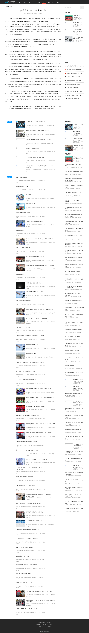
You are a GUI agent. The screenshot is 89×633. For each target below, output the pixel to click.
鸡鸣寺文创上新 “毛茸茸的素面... (74, 80)
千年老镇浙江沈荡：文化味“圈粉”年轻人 (35, 157)
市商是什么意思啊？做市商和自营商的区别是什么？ (28, 441)
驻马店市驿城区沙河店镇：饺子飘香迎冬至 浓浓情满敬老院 (39, 309)
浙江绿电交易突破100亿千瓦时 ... (74, 95)
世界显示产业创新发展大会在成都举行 (34, 221)
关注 (35, 2)
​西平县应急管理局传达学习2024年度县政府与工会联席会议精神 (40, 423)
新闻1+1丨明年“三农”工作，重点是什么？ (25, 582)
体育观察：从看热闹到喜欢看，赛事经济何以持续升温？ (39, 139)
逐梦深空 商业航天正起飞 (31, 353)
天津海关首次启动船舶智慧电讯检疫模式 (74, 329)
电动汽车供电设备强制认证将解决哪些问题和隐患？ (38, 130)
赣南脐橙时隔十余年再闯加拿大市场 (24, 556)
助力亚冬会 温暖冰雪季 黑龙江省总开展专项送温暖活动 (28, 503)
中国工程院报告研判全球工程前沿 (23, 247)
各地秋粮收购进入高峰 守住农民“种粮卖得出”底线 (27, 529)
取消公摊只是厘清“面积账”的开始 (72, 336)
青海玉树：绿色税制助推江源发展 (23, 573)
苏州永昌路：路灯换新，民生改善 (72, 271)
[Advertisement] (74, 52)
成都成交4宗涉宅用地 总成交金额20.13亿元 (77, 140)
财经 (30, 2)
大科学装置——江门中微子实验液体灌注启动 (26, 371)
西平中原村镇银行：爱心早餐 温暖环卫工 (35, 256)
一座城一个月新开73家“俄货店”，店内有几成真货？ (27, 608)
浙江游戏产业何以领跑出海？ (32, 450)
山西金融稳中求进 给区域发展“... (74, 87)
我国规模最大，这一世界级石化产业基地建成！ (78, 381)
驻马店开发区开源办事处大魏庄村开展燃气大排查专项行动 (39, 591)
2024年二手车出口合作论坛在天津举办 (24, 547)
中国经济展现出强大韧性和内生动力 (73, 429)
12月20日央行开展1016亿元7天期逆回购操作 (77, 388)
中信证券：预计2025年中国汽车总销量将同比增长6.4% (38, 121)
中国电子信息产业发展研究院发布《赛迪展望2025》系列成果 (30, 335)
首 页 (20, 2)
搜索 (81, 7)
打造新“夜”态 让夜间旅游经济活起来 (73, 300)
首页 (11, 6)
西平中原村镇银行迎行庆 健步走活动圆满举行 (36, 318)
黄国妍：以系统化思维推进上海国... (75, 73)
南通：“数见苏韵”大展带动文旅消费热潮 (74, 171)
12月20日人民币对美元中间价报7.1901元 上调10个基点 (78, 446)
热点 (53, 2)
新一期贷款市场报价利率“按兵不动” (34, 520)
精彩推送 (9, 177)
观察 (25, 2)
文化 (58, 2)
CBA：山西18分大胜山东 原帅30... (74, 91)
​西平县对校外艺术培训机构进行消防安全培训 (36, 512)
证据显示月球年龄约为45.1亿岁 (23, 212)
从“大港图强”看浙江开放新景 (32, 148)
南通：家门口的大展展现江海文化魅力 (73, 192)
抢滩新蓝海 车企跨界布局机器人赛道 (34, 291)
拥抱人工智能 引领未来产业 (22, 177)
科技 (44, 2)
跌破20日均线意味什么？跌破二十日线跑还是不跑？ (28, 415)
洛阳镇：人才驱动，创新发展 (73, 77)
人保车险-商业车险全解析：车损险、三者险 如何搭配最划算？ (78, 39)
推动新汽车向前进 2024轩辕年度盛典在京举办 (36, 459)
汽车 (49, 2)
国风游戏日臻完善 (20, 230)
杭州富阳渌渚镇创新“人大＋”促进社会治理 (25, 485)
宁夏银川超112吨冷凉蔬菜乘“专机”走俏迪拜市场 (27, 538)
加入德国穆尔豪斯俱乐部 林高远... (74, 84)
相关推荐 (9, 121)
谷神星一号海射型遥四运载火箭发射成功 (35, 283)
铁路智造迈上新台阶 (30, 203)
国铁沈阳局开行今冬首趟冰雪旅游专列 (24, 476)
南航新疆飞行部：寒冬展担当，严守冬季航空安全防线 (28, 564)
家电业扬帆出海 (29, 194)
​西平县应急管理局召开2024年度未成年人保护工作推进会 (39, 432)
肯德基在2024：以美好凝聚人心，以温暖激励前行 (37, 406)
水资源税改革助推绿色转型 (73, 98)
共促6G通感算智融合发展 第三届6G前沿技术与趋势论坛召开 (40, 388)
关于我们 (38, 624)
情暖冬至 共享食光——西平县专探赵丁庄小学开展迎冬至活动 (40, 397)
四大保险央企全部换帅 (70, 365)
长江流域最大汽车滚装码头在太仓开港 (73, 236)
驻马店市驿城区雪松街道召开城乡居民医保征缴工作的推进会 (40, 265)
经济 (39, 2)
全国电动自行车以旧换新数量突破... (75, 69)
